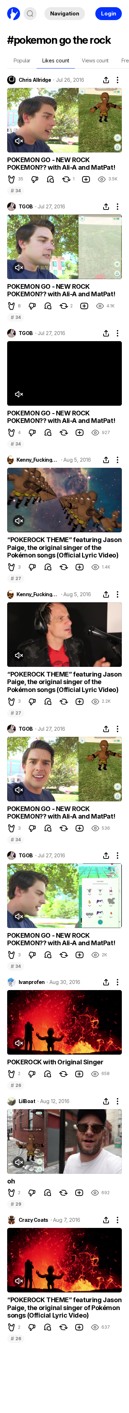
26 (16, 1085)
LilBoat (27, 1101)
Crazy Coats (33, 1220)
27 (16, 578)
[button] (11, 179)
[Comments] (50, 179)
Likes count (55, 60)
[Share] (106, 80)
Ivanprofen (31, 982)
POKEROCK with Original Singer (55, 1062)
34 (15, 191)
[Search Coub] (30, 13)
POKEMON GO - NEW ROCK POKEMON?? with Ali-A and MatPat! (61, 163)
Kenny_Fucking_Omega (37, 459)
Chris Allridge (35, 80)
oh (11, 1181)
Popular (22, 60)
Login (108, 13)
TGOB (26, 206)
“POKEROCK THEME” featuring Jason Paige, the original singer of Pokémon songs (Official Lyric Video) (64, 1307)
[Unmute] (18, 141)
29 (16, 1204)
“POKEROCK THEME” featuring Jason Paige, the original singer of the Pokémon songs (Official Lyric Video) (64, 547)
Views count (95, 60)
